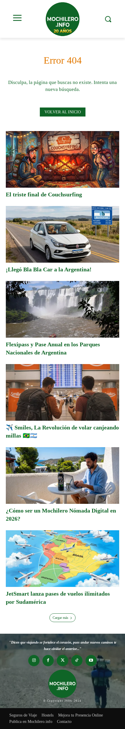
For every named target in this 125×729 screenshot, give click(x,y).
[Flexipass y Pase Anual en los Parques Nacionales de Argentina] (62, 309)
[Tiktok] (77, 660)
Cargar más (60, 618)
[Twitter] (62, 660)
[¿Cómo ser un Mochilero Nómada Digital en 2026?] (62, 475)
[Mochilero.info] (62, 18)
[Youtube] (91, 660)
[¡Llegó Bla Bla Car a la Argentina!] (62, 234)
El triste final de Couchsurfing (44, 194)
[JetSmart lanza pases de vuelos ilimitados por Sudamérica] (62, 558)
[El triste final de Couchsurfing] (62, 159)
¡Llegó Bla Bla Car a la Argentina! (49, 269)
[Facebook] (48, 660)
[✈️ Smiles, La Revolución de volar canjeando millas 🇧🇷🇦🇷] (62, 392)
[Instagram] (34, 660)
